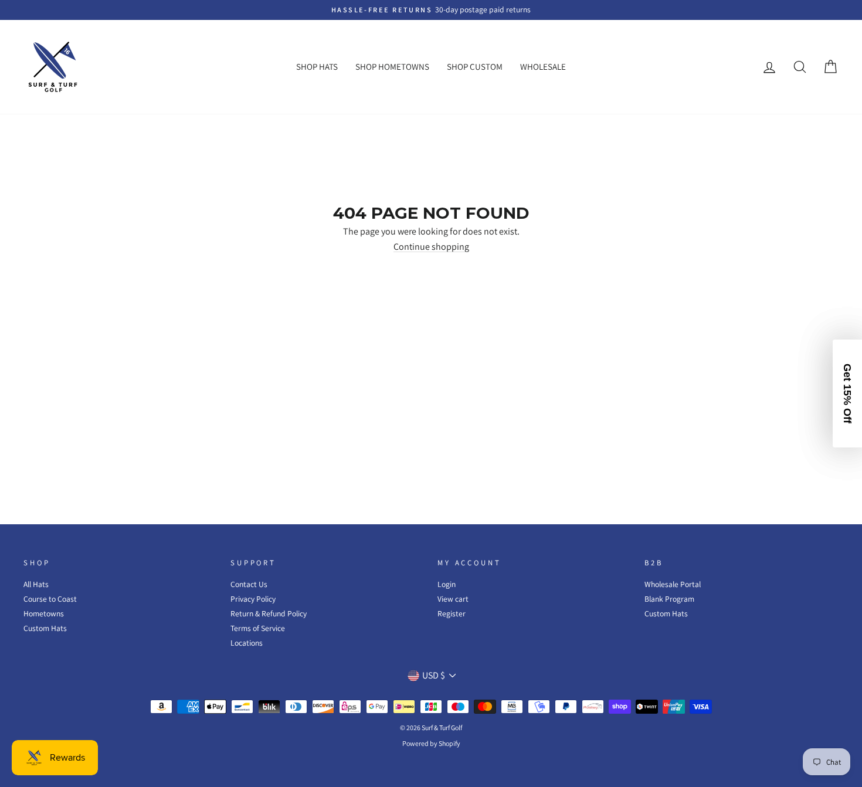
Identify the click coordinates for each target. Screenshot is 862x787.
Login (446, 584)
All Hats (36, 584)
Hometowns (43, 613)
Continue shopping (431, 247)
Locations (246, 642)
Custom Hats (45, 628)
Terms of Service (257, 628)
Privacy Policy (253, 598)
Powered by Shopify (431, 743)
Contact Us (248, 584)
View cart (453, 598)
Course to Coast (50, 598)
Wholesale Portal (672, 584)
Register (451, 613)
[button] (847, 393)
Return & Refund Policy (268, 613)
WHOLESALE (543, 66)
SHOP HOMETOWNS (392, 66)
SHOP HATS (317, 66)
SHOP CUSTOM (475, 66)
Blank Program (669, 598)
